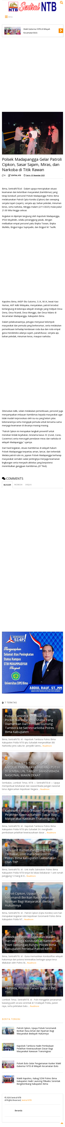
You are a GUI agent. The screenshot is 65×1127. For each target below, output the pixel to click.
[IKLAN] (32, 693)
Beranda (18, 1110)
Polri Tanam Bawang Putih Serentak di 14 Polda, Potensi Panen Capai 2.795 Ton (32, 988)
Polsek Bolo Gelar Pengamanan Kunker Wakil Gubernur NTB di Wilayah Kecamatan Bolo (40, 29)
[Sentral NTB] (32, 10)
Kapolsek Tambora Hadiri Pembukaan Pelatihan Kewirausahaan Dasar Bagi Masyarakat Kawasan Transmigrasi (32, 815)
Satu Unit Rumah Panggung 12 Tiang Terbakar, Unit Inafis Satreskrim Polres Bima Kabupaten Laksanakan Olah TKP (31, 856)
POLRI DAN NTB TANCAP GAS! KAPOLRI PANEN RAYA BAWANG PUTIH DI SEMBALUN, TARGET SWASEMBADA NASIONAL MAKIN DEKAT (32, 769)
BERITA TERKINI (11, 1019)
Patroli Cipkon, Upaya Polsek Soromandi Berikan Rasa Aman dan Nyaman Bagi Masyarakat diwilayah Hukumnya (30, 899)
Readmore (47, 746)
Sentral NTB (27, 1100)
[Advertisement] (32, 74)
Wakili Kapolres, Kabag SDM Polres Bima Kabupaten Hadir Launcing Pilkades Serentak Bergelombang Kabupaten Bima (38, 1081)
